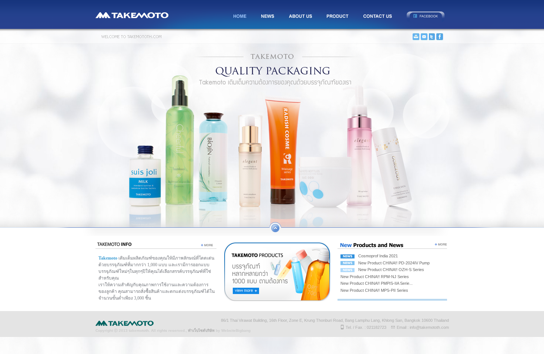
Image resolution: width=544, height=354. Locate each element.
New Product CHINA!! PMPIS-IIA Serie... (376, 283)
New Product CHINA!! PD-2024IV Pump (394, 263)
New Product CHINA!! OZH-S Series (391, 269)
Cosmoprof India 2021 (378, 256)
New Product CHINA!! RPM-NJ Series (374, 276)
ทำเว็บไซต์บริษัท (201, 330)
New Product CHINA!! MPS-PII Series (374, 290)
